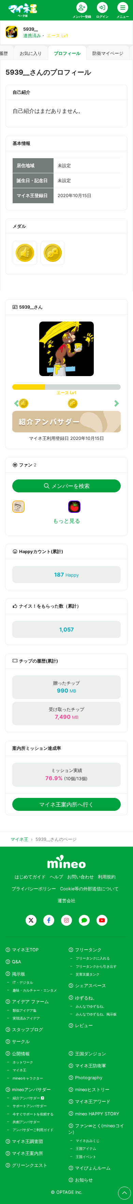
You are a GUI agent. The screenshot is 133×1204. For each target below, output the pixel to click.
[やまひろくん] (77, 506)
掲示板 (18, 974)
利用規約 (107, 876)
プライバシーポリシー (34, 888)
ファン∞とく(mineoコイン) (96, 1129)
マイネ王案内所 (27, 1153)
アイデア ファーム (30, 1001)
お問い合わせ (80, 876)
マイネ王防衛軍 (90, 1065)
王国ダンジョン (90, 1053)
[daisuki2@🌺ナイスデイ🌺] (21, 506)
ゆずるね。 (86, 997)
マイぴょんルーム (92, 1168)
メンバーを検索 (70, 485)
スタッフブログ (27, 1029)
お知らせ (84, 1180)
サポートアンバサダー (30, 1106)
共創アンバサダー (26, 1122)
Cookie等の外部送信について (89, 888)
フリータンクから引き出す (96, 966)
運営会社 (66, 900)
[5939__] (66, 349)
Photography (88, 1077)
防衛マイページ (107, 53)
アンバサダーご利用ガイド (33, 1130)
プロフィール (67, 53)
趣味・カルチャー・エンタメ (35, 990)
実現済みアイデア (26, 1018)
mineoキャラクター (28, 1078)
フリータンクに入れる (93, 958)
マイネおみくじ (88, 1141)
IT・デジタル (23, 982)
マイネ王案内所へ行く (66, 804)
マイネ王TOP (25, 949)
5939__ (30, 29)
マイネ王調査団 (27, 1141)
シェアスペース (90, 985)
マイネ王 (19, 1070)
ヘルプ (56, 876)
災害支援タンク (88, 974)
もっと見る (66, 520)
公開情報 (21, 1053)
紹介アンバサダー (27, 1098)
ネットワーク (23, 1062)
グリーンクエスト (29, 1165)
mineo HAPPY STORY (97, 1113)
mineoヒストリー (92, 1089)
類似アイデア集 (24, 1010)
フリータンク (88, 949)
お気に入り (31, 53)
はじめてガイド (30, 876)
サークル (21, 1041)
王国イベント (86, 1157)
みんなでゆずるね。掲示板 (96, 1014)
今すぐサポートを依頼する (33, 1114)
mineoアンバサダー (31, 1089)
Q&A (16, 961)
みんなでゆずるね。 (91, 1006)
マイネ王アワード (92, 1101)
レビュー (84, 1025)
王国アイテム (86, 1148)
